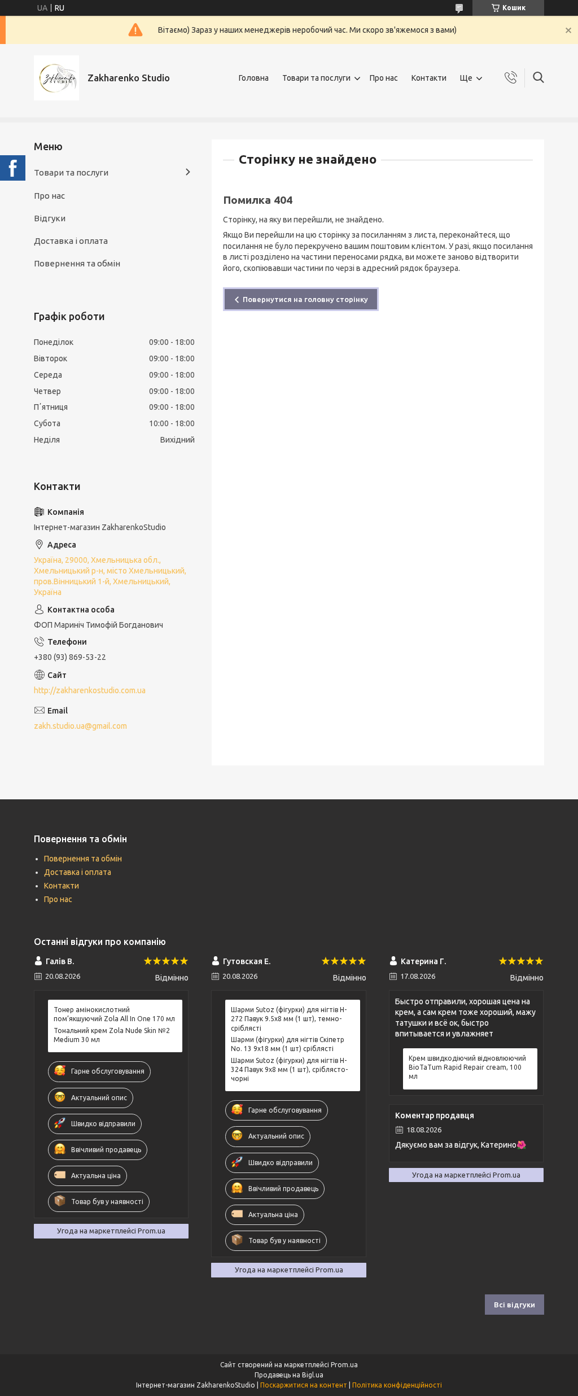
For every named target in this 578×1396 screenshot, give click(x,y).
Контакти (428, 77)
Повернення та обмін (77, 263)
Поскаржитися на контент (303, 1385)
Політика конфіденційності (397, 1385)
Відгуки (49, 218)
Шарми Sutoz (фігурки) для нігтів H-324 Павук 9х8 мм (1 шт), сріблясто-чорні (289, 1069)
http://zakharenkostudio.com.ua (90, 690)
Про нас (384, 77)
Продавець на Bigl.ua (289, 1375)
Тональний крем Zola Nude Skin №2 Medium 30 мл (112, 1035)
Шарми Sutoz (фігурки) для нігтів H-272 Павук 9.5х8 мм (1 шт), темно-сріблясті (289, 1018)
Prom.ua (344, 1364)
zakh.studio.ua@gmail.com (80, 725)
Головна (254, 77)
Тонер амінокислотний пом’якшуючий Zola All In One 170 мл (114, 1014)
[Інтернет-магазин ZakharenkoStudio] (56, 77)
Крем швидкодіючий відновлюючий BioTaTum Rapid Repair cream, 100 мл (467, 1067)
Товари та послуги (316, 77)
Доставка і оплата (71, 241)
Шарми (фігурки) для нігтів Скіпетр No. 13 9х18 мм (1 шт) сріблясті (287, 1044)
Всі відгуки (514, 1305)
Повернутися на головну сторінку (305, 299)
